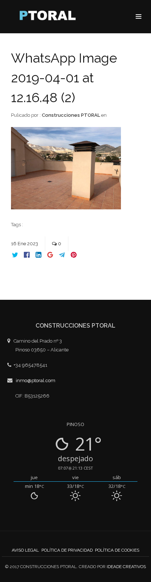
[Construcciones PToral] (49, 17)
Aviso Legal (25, 550)
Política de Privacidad (67, 550)
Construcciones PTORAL (71, 115)
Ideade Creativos (126, 566)
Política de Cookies (117, 550)
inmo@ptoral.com (35, 380)
